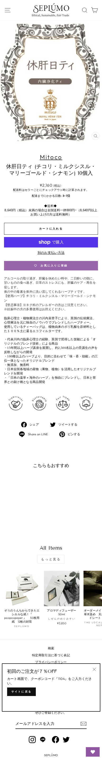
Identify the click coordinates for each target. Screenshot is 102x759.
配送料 (17, 190)
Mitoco (51, 157)
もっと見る (51, 559)
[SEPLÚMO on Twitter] (66, 739)
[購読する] (83, 724)
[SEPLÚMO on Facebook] (55, 739)
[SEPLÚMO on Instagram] (32, 739)
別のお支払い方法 (51, 253)
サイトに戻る (21, 691)
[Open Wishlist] (93, 752)
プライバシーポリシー (51, 662)
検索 (51, 648)
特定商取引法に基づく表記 (51, 655)
